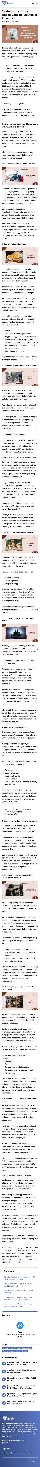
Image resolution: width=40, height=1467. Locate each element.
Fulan (6, 21)
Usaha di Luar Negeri (24, 1348)
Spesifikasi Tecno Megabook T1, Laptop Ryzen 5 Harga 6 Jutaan (22, 1395)
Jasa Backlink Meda (9, 1453)
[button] (33, 3)
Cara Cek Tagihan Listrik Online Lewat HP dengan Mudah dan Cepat (22, 1363)
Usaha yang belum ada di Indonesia (15, 1351)
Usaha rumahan (19, 1020)
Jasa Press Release (25, 1453)
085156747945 (9, 1443)
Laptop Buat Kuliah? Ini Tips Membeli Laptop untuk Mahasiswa (20, 1403)
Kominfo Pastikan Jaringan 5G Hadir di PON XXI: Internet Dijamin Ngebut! (21, 1387)
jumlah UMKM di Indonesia (24, 77)
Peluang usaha (8, 1348)
